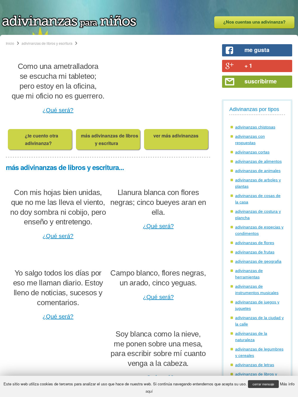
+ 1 (248, 65)
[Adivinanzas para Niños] (69, 26)
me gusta (256, 50)
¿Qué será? (57, 110)
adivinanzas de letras (254, 364)
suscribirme (260, 81)
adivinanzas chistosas (255, 127)
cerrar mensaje (263, 384)
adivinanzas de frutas (254, 252)
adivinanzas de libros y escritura (47, 43)
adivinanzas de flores (254, 242)
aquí (149, 391)
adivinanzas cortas (252, 152)
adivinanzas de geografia (258, 261)
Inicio (10, 43)
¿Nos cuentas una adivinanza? (254, 22)
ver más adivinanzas (175, 135)
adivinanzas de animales (258, 170)
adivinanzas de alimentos (258, 161)
